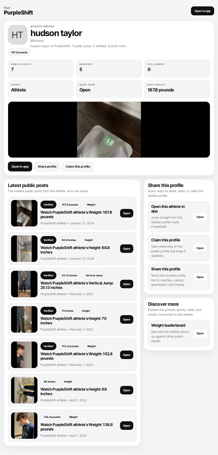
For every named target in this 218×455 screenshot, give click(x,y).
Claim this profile (78, 166)
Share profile (47, 166)
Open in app (203, 11)
